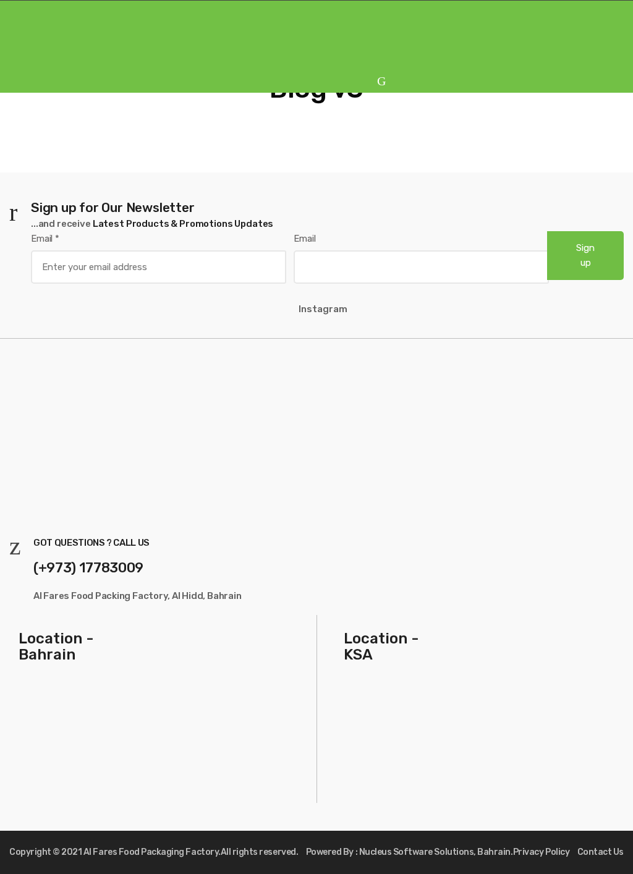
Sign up (585, 255)
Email (45, 238)
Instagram (323, 309)
